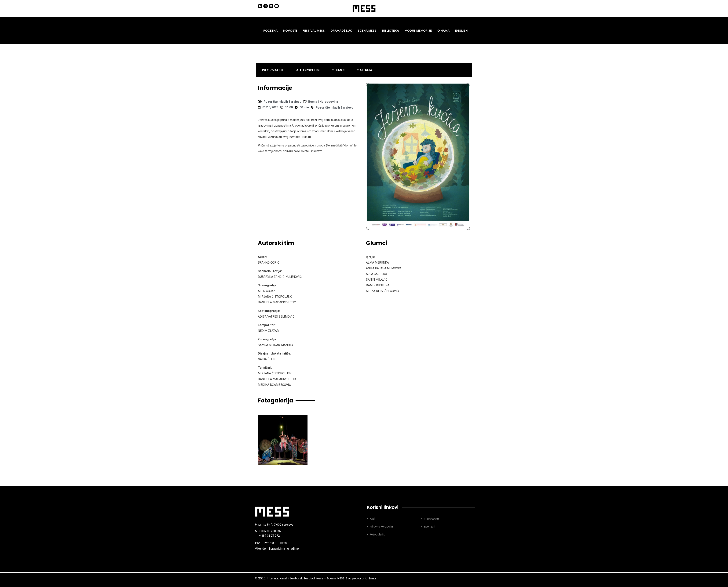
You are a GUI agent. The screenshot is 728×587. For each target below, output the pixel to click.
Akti (372, 518)
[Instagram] (265, 6)
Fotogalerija (377, 534)
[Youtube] (276, 6)
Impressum (431, 518)
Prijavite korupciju (381, 526)
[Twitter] (271, 6)
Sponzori (429, 526)
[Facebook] (260, 6)
